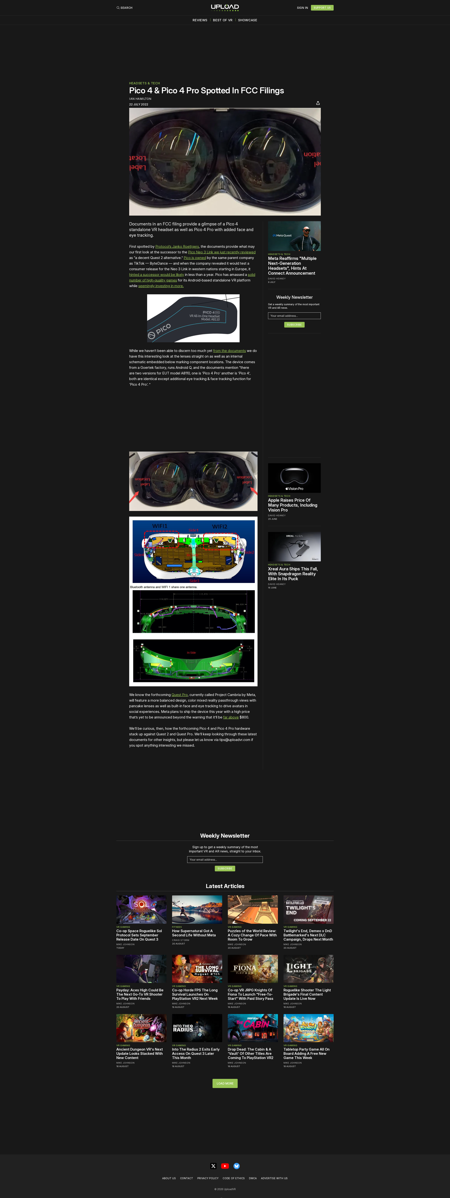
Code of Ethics (234, 1178)
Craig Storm (180, 940)
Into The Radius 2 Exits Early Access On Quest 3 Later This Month (196, 1053)
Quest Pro (180, 695)
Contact (186, 1178)
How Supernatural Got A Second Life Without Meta (194, 933)
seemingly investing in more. (161, 286)
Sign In (302, 7)
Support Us (322, 7)
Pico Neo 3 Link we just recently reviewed (222, 252)
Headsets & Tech (144, 83)
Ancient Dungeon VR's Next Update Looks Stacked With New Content (139, 1053)
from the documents (229, 351)
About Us (169, 1178)
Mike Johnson (125, 944)
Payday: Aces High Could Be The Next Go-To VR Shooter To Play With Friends (139, 994)
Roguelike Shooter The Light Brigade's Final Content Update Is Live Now (307, 994)
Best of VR (223, 20)
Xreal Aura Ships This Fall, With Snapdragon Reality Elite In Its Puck (293, 573)
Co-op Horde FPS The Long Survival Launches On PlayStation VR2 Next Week (195, 994)
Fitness (177, 926)
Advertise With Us (274, 1178)
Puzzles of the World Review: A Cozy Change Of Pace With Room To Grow (252, 935)
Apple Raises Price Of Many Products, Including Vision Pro (292, 505)
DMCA (253, 1178)
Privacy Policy (208, 1178)
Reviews (200, 20)
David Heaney (277, 278)
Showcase (247, 20)
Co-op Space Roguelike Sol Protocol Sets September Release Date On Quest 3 (139, 935)
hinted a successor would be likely (156, 275)
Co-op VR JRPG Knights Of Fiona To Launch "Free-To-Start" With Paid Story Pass (250, 994)
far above (231, 717)
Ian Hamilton (140, 98)
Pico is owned (195, 258)
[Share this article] (318, 103)
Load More (225, 1083)
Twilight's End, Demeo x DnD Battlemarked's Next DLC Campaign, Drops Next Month (308, 935)
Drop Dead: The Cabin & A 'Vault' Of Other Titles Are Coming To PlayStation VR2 (250, 1053)
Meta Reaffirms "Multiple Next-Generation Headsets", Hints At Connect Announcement (292, 266)
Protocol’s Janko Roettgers (177, 246)
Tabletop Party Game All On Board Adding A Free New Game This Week (307, 1053)
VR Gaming (123, 926)
